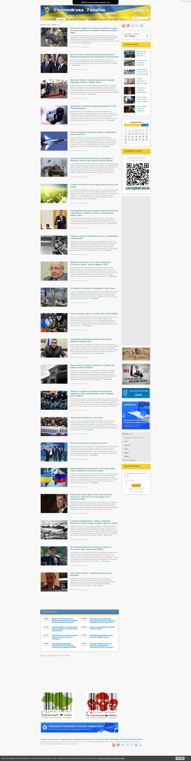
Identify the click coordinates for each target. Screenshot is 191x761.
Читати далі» (87, 43)
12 (136, 134)
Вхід (136, 10)
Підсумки (132, 488)
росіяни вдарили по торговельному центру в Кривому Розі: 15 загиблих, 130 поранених (142, 74)
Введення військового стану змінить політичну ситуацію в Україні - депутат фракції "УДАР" (90, 263)
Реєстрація (143, 10)
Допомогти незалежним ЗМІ (97, 739)
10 (129, 134)
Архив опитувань (139, 488)
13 (139, 134)
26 (136, 140)
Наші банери (114, 739)
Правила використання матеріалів (73, 739)
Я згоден (180, 758)
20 (139, 137)
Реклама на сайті (135, 739)
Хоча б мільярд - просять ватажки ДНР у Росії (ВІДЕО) (94, 314)
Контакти (123, 739)
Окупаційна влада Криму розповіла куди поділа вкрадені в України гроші (91, 340)
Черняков (85, 47)
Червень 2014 (136, 122)
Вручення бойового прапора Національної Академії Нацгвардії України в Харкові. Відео (92, 81)
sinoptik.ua (132, 460)
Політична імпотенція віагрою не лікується (88, 443)
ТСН (71, 295)
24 (129, 140)
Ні (127, 482)
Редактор (85, 203)
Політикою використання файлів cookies (111, 758)
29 (146, 140)
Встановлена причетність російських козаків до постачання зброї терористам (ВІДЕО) (90, 548)
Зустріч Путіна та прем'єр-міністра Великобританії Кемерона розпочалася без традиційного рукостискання (94, 56)
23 (125, 140)
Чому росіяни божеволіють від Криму (86, 418)
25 (132, 140)
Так (127, 478)
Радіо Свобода (104, 584)
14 (143, 134)
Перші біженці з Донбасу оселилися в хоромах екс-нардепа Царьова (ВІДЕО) (92, 366)
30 (125, 143)
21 (143, 137)
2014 (48, 24)
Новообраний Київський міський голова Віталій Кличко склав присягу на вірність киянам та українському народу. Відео (94, 213)
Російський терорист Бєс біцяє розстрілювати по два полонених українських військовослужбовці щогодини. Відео (94, 30)
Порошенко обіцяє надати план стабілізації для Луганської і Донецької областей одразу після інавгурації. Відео (91, 497)
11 (132, 134)
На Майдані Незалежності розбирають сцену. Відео (92, 288)
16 (125, 137)
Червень (54, 24)
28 (143, 140)
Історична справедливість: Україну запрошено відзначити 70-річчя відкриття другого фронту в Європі (94, 522)
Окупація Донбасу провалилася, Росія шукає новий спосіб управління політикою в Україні (92, 469)
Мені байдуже (130, 480)
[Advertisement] (80, 604)
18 (132, 137)
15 (146, 134)
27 (139, 140)
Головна (42, 24)
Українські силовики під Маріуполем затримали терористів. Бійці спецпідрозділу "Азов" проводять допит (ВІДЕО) (92, 393)
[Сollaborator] (79, 732)
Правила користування (50, 739)
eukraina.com (98, 741)
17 (129, 137)
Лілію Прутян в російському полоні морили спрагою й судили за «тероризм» (142, 92)
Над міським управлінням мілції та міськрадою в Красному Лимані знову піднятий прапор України (91, 159)
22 (146, 137)
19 (136, 137)
